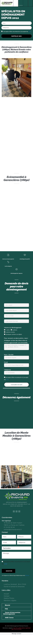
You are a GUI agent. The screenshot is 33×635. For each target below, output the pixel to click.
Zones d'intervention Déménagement (11, 613)
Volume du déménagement (12, 327)
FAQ (6, 609)
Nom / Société (8, 355)
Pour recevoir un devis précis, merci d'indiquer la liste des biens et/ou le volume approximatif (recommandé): (16, 340)
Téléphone (7, 370)
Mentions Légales (8, 628)
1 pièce (8, 330)
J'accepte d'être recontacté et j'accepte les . (17, 31)
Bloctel (27, 575)
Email (6, 362)
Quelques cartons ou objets (14, 334)
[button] (15, 3)
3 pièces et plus (10, 332)
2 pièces (14, 330)
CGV (29, 31)
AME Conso (9, 617)
